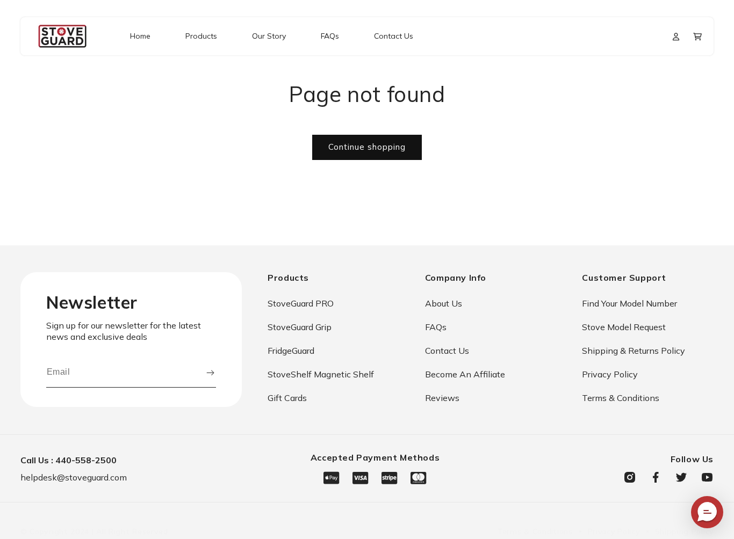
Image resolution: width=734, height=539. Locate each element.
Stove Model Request (624, 327)
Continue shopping (367, 147)
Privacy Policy (610, 374)
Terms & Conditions (620, 397)
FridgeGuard (291, 350)
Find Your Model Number (629, 303)
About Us (443, 303)
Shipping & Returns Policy (633, 350)
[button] (697, 36)
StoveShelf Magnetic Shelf (321, 374)
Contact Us (447, 350)
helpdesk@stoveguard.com (73, 477)
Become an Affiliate (465, 374)
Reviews (442, 397)
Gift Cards (287, 397)
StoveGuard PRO (301, 303)
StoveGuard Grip (300, 327)
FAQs (436, 327)
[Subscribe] (210, 372)
